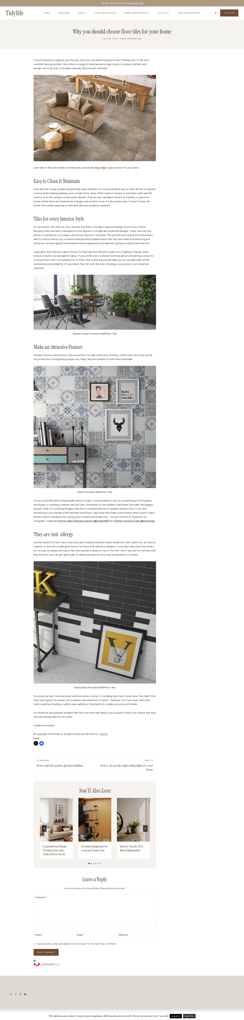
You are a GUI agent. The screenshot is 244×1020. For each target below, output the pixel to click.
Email (80, 934)
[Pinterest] (20, 994)
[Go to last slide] (44, 828)
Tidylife (103, 734)
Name (39, 934)
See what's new (135, 3)
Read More (189, 1016)
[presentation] (56, 820)
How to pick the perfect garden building (60, 763)
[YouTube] (25, 994)
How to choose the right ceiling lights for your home (127, 765)
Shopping (64, 13)
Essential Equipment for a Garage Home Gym (94, 848)
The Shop (229, 13)
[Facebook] (16, 994)
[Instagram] (11, 994)
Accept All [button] (175, 1016)
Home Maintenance (189, 13)
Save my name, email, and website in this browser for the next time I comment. (77, 943)
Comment (41, 897)
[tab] (89, 863)
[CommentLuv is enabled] (95, 964)
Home (46, 13)
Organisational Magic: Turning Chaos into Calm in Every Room (55, 850)
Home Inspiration (130, 39)
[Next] (145, 828)
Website (123, 934)
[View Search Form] (215, 13)
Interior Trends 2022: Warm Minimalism (131, 848)
